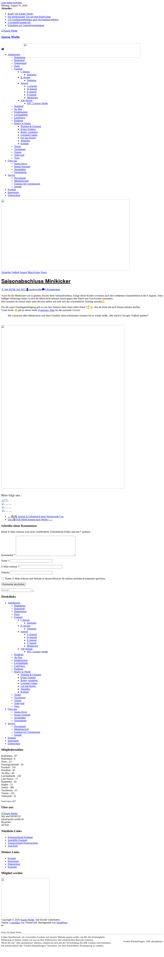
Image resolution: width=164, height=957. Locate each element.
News (44, 272)
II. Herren (25, 77)
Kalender (12, 867)
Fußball (15, 272)
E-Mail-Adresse (10, 566)
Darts (17, 66)
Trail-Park (13, 845)
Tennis (17, 146)
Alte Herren (26, 100)
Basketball (19, 60)
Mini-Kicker (34, 272)
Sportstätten (20, 169)
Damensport (20, 63)
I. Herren (25, 71)
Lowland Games (28, 135)
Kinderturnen (21, 112)
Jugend (24, 83)
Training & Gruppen (30, 126)
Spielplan (31, 74)
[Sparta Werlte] (2, 49)
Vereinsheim (20, 172)
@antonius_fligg (46, 310)
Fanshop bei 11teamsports (27, 183)
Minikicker (32, 97)
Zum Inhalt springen (11, 2)
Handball (18, 106)
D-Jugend (32, 89)
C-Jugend (32, 86)
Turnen (17, 152)
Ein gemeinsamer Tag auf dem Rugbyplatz (29, 16)
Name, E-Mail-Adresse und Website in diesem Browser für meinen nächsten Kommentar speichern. (55, 578)
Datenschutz (14, 195)
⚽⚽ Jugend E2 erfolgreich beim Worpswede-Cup (36, 516)
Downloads (20, 178)
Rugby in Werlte (22, 123)
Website (5, 572)
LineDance (19, 117)
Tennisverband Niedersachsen (23, 843)
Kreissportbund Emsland (20, 837)
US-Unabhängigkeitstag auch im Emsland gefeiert (33, 19)
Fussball (18, 69)
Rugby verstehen (29, 132)
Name (5, 560)
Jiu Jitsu (18, 109)
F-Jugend (31, 94)
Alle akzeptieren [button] (154, 941)
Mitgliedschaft (21, 181)
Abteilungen (14, 54)
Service (11, 175)
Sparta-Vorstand (22, 166)
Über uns (12, 160)
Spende (18, 186)
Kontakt (24, 143)
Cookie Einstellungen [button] (134, 941)
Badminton (19, 57)
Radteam (18, 120)
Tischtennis (19, 149)
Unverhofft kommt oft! (19, 22)
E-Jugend (32, 91)
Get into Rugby (28, 137)
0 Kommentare (52, 289)
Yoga (16, 158)
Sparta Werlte (10, 37)
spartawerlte (35, 289)
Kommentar (8, 555)
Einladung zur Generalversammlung (26, 25)
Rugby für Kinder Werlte (20, 13)
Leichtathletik (21, 114)
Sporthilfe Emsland (17, 840)
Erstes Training (28, 129)
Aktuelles (25, 140)
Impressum (13, 192)
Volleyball (19, 155)
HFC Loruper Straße (37, 103)
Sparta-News (20, 163)
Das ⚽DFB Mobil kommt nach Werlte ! (30, 519)
